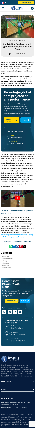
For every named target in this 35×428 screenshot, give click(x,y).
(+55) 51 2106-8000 (18, 334)
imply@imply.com (17, 328)
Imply (5, 261)
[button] (10, 246)
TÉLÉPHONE (15, 338)
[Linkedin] (15, 312)
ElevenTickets (8, 258)
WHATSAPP (14, 332)
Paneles (6, 263)
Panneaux (6, 265)
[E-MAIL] (7, 327)
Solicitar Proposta (8, 120)
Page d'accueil (13, 40)
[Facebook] (10, 312)
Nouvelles (22, 40)
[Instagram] (4, 312)
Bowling (24, 54)
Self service (7, 267)
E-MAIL (13, 326)
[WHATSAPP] (7, 333)
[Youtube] (20, 312)
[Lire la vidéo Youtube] (17, 198)
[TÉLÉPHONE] (7, 340)
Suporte (25, 120)
